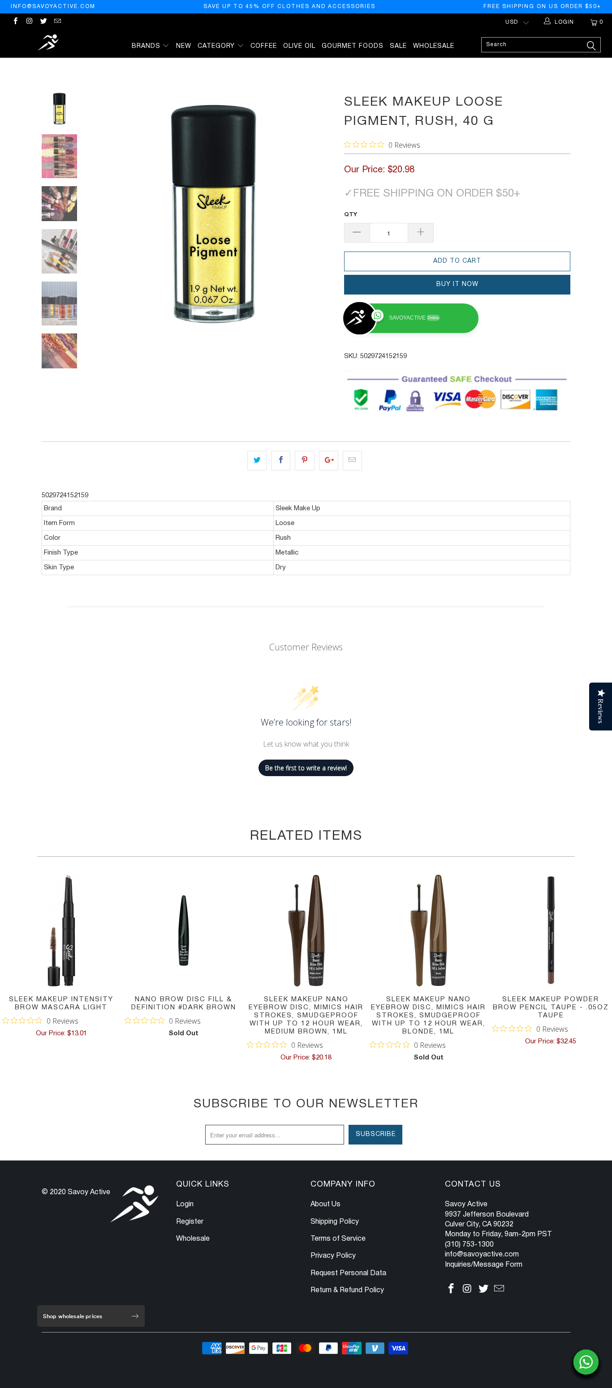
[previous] (104, 212)
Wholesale (433, 46)
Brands (147, 46)
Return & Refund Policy (347, 1290)
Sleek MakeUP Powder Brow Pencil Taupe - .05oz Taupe (551, 931)
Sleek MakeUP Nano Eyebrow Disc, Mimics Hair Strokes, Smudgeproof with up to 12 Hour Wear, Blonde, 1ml (428, 931)
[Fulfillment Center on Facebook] (15, 22)
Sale (398, 46)
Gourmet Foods (353, 46)
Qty (350, 215)
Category (217, 46)
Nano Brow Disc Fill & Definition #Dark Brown (183, 931)
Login (185, 1204)
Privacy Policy (333, 1256)
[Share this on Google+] (328, 460)
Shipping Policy (334, 1222)
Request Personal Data (348, 1273)
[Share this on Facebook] (280, 460)
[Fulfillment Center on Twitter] (43, 22)
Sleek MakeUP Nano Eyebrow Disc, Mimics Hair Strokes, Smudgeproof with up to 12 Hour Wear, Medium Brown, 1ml (306, 931)
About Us (325, 1204)
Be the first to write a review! (306, 768)
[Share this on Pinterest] (304, 460)
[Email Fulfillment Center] (57, 22)
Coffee (263, 46)
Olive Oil (299, 46)
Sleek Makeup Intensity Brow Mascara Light (61, 931)
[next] (322, 212)
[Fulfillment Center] (49, 43)
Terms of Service (338, 1239)
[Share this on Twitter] (257, 460)
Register (189, 1222)
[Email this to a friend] (352, 460)
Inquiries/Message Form (483, 1265)
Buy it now (457, 284)
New (183, 46)
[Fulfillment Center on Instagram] (29, 22)
